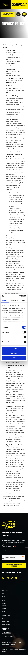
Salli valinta (14, 353)
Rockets (4, 611)
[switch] (24, 332)
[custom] (3, 578)
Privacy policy (5, 644)
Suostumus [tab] (5, 300)
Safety (3, 593)
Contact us (5, 596)
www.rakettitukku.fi (11, 66)
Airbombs (4, 618)
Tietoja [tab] (23, 300)
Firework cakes (6, 615)
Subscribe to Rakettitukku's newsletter (14, 565)
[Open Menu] (24, 14)
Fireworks (4, 608)
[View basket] (18, 14)
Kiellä (14, 358)
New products (5, 621)
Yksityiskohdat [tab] (14, 300)
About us (4, 600)
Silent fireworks (6, 624)
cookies (13, 644)
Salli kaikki (14, 348)
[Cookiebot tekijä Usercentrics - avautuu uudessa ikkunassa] (19, 296)
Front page (5, 590)
